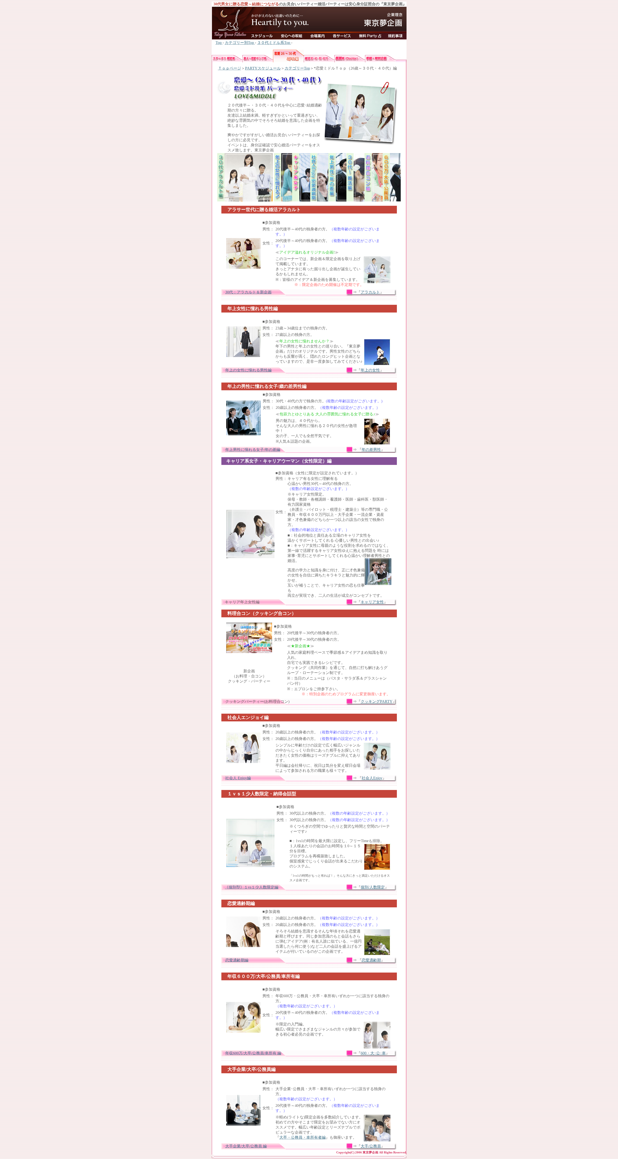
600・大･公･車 (373, 1053)
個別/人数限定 (373, 887)
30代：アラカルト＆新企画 (248, 292)
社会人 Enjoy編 (238, 778)
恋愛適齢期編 (236, 960)
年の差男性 (371, 450)
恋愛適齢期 (371, 960)
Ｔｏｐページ (229, 68)
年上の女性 (370, 370)
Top (219, 43)
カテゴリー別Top (240, 43)
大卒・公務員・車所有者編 (302, 1137)
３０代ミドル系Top (274, 43)
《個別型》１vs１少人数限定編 (251, 887)
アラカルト (370, 292)
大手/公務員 (371, 1146)
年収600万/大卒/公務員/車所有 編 (253, 1053)
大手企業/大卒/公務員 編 (246, 1146)
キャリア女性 (372, 602)
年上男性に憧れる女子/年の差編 (252, 450)
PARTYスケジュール (263, 68)
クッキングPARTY (377, 701)
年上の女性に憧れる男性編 (248, 370)
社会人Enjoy (372, 778)
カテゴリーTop (297, 68)
